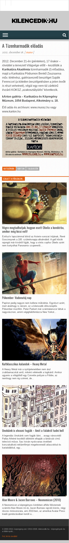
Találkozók (32, 168)
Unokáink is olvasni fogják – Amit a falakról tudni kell (33, 430)
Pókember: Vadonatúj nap (16, 298)
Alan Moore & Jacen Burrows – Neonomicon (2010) (31, 500)
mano (29, 52)
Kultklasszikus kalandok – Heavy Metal (24, 364)
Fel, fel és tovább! (9, 536)
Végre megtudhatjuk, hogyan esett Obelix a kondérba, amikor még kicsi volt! (33, 229)
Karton (21, 168)
